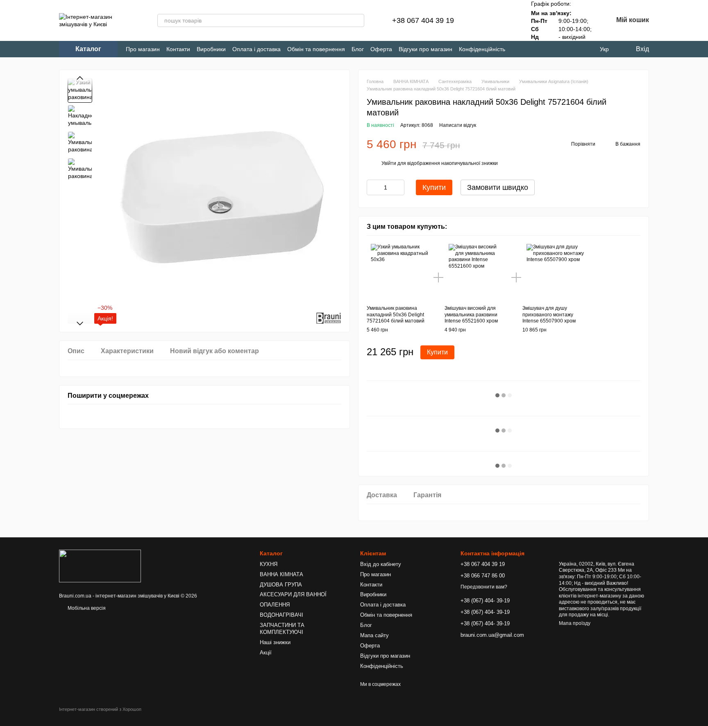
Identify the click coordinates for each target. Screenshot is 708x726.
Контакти (178, 49)
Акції (266, 652)
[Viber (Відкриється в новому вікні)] (545, 49)
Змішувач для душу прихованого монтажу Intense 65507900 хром (549, 314)
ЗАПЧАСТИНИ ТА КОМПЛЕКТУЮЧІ (282, 628)
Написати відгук (457, 125)
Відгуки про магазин (425, 49)
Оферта (381, 49)
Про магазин (143, 49)
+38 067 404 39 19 (423, 20)
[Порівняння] (485, 20)
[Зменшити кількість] (373, 187)
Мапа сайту (374, 635)
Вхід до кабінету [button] (380, 564)
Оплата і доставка (256, 49)
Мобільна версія (86, 608)
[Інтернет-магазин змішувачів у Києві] (100, 565)
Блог (358, 49)
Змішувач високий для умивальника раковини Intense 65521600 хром (471, 314)
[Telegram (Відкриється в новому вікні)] (532, 49)
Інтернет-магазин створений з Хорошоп (100, 709)
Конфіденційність (482, 49)
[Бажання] (506, 20)
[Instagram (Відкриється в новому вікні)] (518, 49)
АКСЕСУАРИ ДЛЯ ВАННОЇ (293, 594)
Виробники (211, 49)
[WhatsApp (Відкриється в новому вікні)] (559, 49)
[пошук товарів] (357, 20)
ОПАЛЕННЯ (275, 605)
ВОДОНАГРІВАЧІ (281, 615)
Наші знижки (275, 642)
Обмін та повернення (316, 49)
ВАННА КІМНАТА (281, 574)
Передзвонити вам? (484, 587)
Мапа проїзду (574, 623)
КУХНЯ (268, 564)
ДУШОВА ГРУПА (281, 585)
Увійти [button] (388, 163)
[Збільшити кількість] (398, 187)
